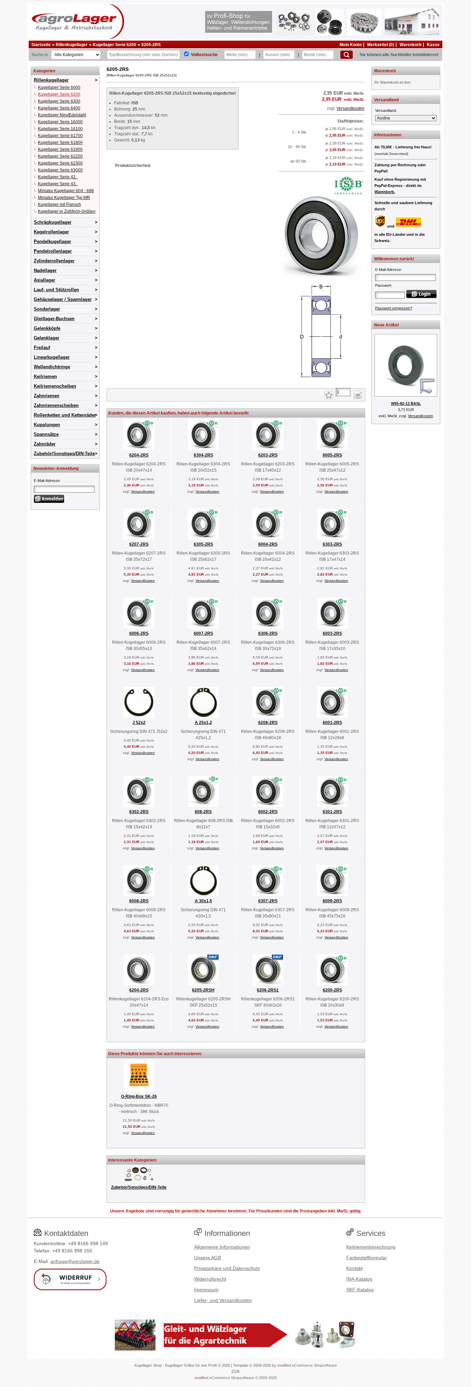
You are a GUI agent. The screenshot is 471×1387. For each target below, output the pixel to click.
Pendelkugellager (52, 241)
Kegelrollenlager (51, 231)
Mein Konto (351, 44)
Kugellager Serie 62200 (60, 156)
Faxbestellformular (366, 1257)
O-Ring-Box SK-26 (139, 1096)
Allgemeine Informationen (222, 1247)
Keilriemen (45, 376)
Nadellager (45, 270)
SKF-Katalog (360, 1289)
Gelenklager (46, 337)
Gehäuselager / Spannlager (63, 299)
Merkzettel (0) (380, 44)
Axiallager (44, 280)
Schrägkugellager (52, 222)
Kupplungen (47, 424)
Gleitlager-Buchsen (54, 318)
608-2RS (203, 811)
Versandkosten (350, 108)
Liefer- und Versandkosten (223, 1300)
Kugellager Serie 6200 (114, 44)
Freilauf (42, 347)
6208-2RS (268, 722)
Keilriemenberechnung (370, 1247)
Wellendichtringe (52, 366)
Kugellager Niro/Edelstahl (62, 115)
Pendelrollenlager (53, 251)
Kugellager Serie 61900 (60, 149)
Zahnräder (45, 443)
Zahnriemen (46, 395)
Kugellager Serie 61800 (60, 142)
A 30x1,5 (203, 901)
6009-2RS (332, 901)
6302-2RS (139, 811)
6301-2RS (332, 811)
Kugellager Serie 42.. (58, 177)
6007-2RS (203, 633)
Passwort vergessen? (393, 308)
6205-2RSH (203, 990)
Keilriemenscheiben (55, 386)
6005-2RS (332, 455)
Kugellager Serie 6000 (59, 87)
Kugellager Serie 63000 (60, 170)
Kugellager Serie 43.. (58, 183)
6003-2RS (332, 633)
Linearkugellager (52, 357)
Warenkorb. (384, 192)
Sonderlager (47, 309)
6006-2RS (139, 633)
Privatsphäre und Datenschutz (227, 1268)
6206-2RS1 (268, 990)
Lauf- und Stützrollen (56, 289)
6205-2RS (151, 44)
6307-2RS (268, 901)
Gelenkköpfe (47, 328)
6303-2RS (332, 544)
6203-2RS (268, 455)
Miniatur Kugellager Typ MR (64, 197)
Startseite (41, 44)
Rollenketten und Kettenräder (65, 415)
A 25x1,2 (203, 722)
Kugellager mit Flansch (59, 204)
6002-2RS (268, 811)
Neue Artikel (386, 325)
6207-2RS (139, 544)
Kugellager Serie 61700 (60, 135)
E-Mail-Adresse (47, 481)
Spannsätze (46, 434)
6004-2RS (268, 544)
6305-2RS (203, 544)
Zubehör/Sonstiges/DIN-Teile (64, 453)
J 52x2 (139, 722)
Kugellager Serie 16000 (60, 121)
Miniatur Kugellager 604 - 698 (66, 190)
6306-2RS (268, 633)
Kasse (433, 44)
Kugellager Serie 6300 (59, 101)
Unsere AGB (207, 1257)
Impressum (206, 1289)
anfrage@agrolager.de (75, 1261)
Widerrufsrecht (210, 1279)
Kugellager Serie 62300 (60, 163)
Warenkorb (410, 44)
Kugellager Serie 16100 (60, 128)
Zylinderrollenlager (54, 260)
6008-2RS (139, 901)
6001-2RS (332, 722)
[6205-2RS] (321, 380)
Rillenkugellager (72, 44)
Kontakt (354, 1268)
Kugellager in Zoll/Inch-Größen (67, 211)
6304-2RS (203, 455)
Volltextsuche (204, 54)
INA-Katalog (359, 1279)
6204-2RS (139, 455)
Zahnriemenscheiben (56, 405)
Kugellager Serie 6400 (59, 108)
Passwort (383, 285)
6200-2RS (332, 990)
